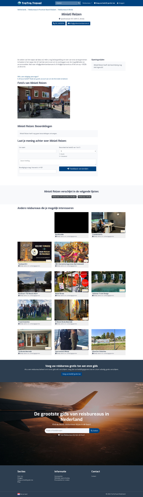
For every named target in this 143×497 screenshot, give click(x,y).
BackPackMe (59, 234)
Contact (93, 476)
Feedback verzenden (78, 168)
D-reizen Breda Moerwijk (63, 322)
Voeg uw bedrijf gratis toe (105, 3)
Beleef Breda (59, 294)
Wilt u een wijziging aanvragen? (28, 77)
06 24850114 (59, 23)
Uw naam (22, 147)
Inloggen (121, 3)
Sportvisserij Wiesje (62, 351)
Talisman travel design (100, 294)
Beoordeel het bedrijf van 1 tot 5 (69, 147)
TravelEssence (97, 234)
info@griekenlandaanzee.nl (79, 23)
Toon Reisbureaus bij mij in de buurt (72, 435)
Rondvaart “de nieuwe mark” (28, 294)
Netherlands (22, 10)
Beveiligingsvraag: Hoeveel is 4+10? (31, 168)
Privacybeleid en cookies (61, 480)
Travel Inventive (23, 322)
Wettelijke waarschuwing (61, 478)
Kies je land (23, 494)
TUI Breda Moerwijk (25, 351)
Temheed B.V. (23, 264)
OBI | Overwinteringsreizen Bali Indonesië (69, 264)
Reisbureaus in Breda (65, 10)
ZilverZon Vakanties (99, 351)
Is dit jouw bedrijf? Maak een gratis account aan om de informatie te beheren (43, 79)
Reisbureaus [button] (87, 3)
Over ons (20, 476)
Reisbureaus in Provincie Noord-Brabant (42, 10)
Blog (19, 482)
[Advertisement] (99, 42)
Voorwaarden (58, 476)
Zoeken (95, 431)
